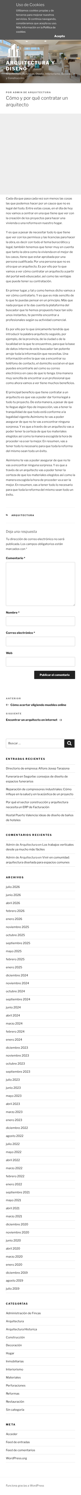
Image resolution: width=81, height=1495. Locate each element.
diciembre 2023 (17, 1047)
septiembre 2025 (18, 943)
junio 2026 (13, 895)
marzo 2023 (14, 1112)
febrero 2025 (15, 959)
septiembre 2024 (18, 999)
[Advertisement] (40, 154)
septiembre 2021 (18, 1192)
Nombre (12, 612)
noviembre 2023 (17, 1055)
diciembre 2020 (17, 1224)
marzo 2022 (14, 1168)
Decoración (14, 1345)
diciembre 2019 (17, 1272)
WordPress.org (16, 1458)
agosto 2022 (14, 1136)
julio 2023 (13, 1080)
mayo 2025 (14, 951)
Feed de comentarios (20, 1450)
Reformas (12, 1393)
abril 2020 (13, 1248)
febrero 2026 (15, 911)
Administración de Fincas (23, 1313)
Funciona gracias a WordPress (25, 1485)
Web (9, 653)
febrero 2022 (15, 1176)
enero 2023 (14, 1120)
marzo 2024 (14, 1023)
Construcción (15, 1337)
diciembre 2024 (17, 975)
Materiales (13, 1377)
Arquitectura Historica (21, 1329)
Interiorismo (14, 1369)
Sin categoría (15, 1409)
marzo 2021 (14, 1216)
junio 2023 (13, 1088)
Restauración (15, 1401)
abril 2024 (13, 1015)
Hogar (10, 1353)
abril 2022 (13, 1160)
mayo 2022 (13, 1152)
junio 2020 (13, 1240)
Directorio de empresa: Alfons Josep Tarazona (37, 768)
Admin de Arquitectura (32, 92)
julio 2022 (13, 1144)
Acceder (11, 1434)
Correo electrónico (20, 633)
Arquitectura (23, 515)
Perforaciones (16, 1385)
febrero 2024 (15, 1031)
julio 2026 (13, 887)
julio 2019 (12, 1288)
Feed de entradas (18, 1442)
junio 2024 (13, 1007)
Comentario (15, 558)
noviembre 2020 (17, 1232)
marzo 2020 (14, 1256)
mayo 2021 (13, 1200)
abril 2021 (12, 1208)
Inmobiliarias (15, 1361)
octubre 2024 (15, 991)
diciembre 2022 (17, 1128)
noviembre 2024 (17, 983)
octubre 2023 (15, 1063)
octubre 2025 (15, 935)
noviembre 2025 (17, 927)
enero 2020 (14, 1264)
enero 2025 (14, 967)
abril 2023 (13, 1104)
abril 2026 (13, 903)
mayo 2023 (14, 1096)
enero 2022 (14, 1184)
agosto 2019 (14, 1280)
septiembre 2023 (18, 1071)
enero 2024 (14, 1039)
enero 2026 (14, 919)
